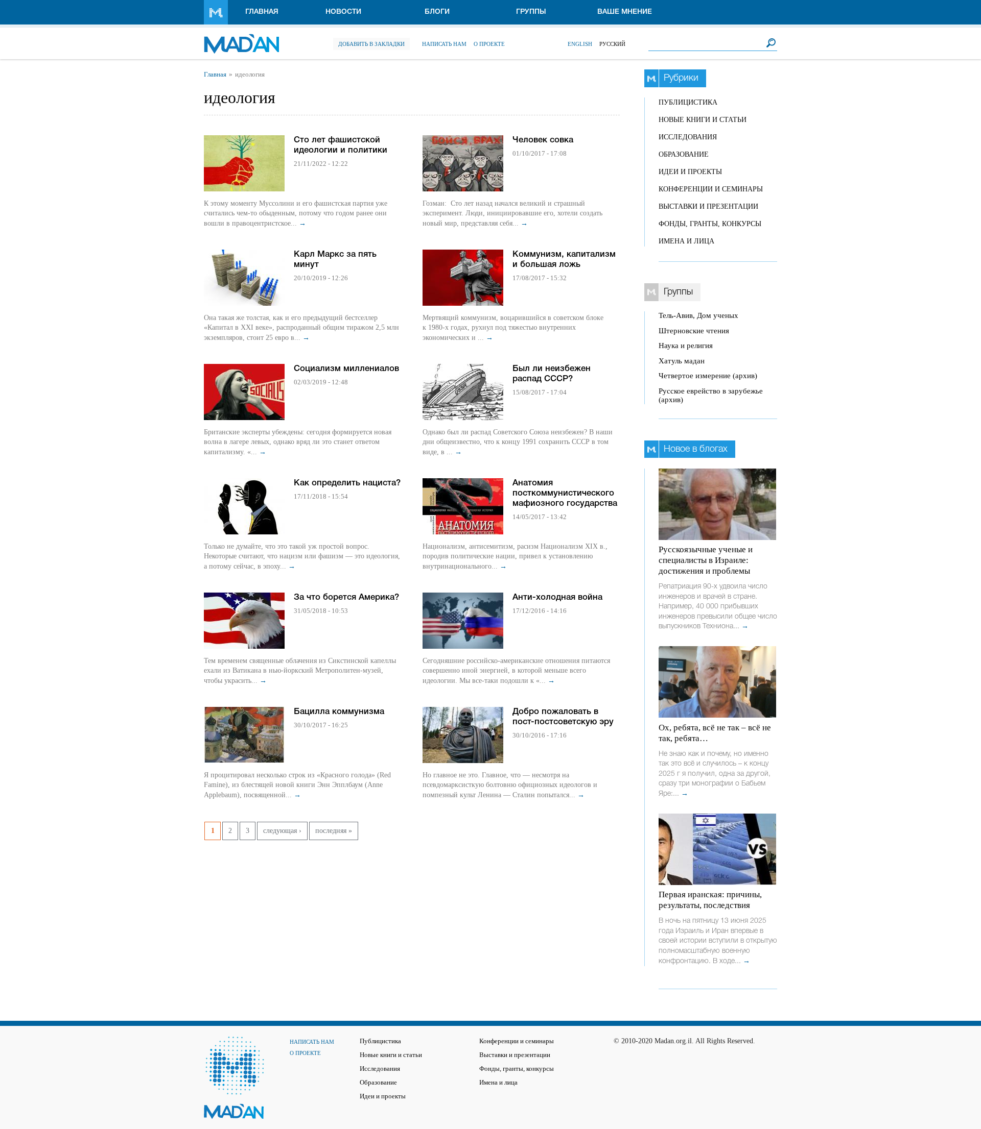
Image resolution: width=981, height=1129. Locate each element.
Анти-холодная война (557, 597)
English (580, 44)
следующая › (282, 831)
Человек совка (542, 140)
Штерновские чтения (694, 331)
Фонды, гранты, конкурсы (710, 224)
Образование (684, 154)
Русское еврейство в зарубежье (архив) (711, 395)
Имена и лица (686, 241)
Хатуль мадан (682, 361)
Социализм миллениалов (346, 369)
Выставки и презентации (708, 206)
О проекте (489, 44)
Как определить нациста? (347, 483)
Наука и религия (686, 345)
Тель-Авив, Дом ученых (698, 315)
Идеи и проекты (690, 172)
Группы (531, 12)
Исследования (688, 137)
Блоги (437, 12)
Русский (612, 44)
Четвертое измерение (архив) (708, 376)
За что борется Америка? (346, 597)
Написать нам (444, 44)
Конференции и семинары (711, 189)
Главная (261, 12)
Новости (343, 12)
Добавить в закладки (371, 44)
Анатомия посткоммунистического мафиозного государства (564, 493)
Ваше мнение (624, 12)
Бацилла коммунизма (339, 712)
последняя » (333, 831)
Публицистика (688, 102)
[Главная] (241, 38)
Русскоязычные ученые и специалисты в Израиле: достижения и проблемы (706, 560)
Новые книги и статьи (702, 120)
